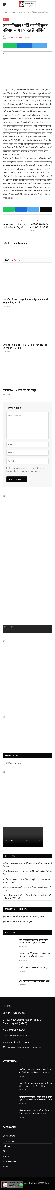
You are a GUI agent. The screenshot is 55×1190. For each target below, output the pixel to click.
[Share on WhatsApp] (10, 45)
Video (6, 19)
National (6, 1146)
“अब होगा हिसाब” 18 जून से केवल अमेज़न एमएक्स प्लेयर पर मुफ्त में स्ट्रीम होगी (26, 301)
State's (6, 1156)
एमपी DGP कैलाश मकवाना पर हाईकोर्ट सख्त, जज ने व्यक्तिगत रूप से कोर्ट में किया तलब (35, 1071)
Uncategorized (9, 1161)
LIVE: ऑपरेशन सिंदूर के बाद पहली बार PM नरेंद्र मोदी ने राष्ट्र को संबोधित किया (26, 347)
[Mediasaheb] (28, 4)
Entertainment (9, 1141)
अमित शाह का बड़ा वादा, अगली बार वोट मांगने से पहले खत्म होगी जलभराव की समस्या (35, 1112)
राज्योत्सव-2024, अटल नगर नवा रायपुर (19, 390)
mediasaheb (16, 38)
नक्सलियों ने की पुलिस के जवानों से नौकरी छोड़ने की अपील (39, 227)
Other (5, 1151)
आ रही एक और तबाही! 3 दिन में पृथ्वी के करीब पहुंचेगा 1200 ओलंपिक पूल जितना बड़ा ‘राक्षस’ (35, 1098)
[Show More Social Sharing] (49, 45)
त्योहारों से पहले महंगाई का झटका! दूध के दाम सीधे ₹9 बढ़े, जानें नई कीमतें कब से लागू (35, 1084)
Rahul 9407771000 (40, 1183)
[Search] (51, 4)
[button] (7, 629)
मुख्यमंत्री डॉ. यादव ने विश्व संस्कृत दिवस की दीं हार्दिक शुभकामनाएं (24, 916)
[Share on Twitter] (24, 45)
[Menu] (4, 4)
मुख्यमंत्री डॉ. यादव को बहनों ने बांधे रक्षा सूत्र (17, 921)
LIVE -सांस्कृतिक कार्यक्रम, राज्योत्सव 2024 (34, 981)
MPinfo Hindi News (19, 909)
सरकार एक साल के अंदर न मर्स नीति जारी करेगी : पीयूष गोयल (14, 226)
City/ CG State (9, 1136)
